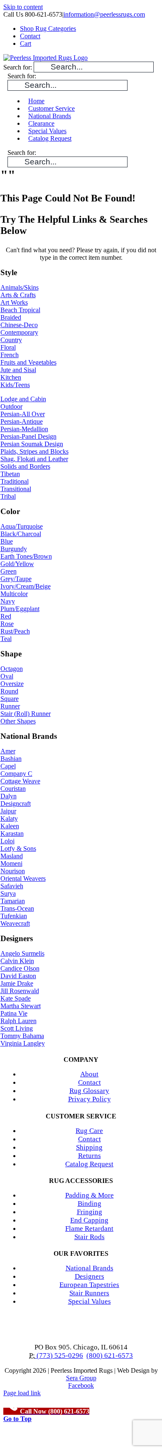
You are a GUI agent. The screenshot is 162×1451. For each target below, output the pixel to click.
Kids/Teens (15, 384)
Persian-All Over (22, 413)
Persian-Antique (21, 421)
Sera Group (81, 1377)
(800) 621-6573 (109, 1355)
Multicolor (14, 593)
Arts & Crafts (18, 294)
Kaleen (9, 826)
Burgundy (13, 548)
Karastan (12, 833)
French (9, 354)
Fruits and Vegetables (28, 362)
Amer (7, 751)
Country (11, 339)
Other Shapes (18, 721)
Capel (8, 766)
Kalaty (9, 818)
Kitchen (10, 377)
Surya (8, 893)
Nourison (12, 871)
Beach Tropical (20, 309)
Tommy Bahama (22, 1035)
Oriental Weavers (23, 878)
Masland (11, 856)
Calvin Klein (17, 960)
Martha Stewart (20, 1005)
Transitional (15, 488)
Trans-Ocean (17, 908)
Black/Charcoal (20, 533)
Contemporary (19, 332)
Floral (8, 347)
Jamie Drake (16, 983)
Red (5, 616)
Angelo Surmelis (22, 953)
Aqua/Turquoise (21, 526)
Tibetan (10, 473)
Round (9, 691)
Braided (10, 317)
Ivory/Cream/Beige (25, 586)
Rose (7, 623)
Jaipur (8, 811)
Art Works (14, 302)
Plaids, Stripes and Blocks (34, 451)
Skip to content (23, 6)
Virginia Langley (22, 1043)
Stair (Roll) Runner (25, 713)
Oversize (12, 683)
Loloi (7, 841)
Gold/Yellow (17, 563)
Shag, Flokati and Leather (34, 458)
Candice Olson (19, 968)
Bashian (11, 758)
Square (9, 698)
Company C (16, 773)
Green (8, 571)
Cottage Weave (20, 781)
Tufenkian (13, 915)
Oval (6, 676)
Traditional (14, 481)
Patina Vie (13, 1013)
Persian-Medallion (24, 428)
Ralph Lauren (18, 1020)
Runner (10, 706)
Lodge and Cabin (23, 399)
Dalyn (8, 796)
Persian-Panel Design (28, 436)
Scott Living (16, 1028)
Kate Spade (15, 998)
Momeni (11, 863)
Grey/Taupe (16, 578)
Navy (7, 601)
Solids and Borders (25, 466)
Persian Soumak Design (31, 443)
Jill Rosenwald (19, 990)
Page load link (22, 1392)
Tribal (8, 496)
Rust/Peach (15, 631)
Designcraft (15, 803)
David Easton (18, 975)
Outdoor (11, 406)
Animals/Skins (19, 287)
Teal (6, 638)
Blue (6, 541)
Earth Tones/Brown (26, 556)
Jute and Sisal (18, 369)
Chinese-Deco (19, 324)
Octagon (11, 668)
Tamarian (12, 900)
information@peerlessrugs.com (104, 14)
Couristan (13, 788)
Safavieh (11, 885)
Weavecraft (15, 923)
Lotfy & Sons (18, 848)
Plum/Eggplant (19, 608)
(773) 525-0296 (59, 1355)
